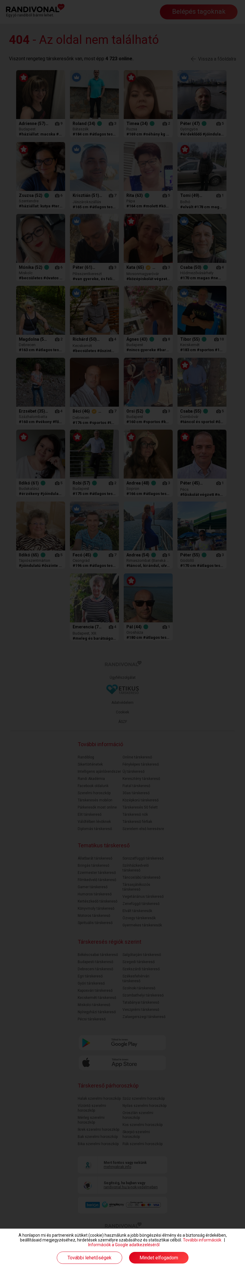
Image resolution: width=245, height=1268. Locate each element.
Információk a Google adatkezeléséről (124, 1244)
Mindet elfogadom (159, 1258)
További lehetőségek (89, 1258)
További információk (202, 1240)
